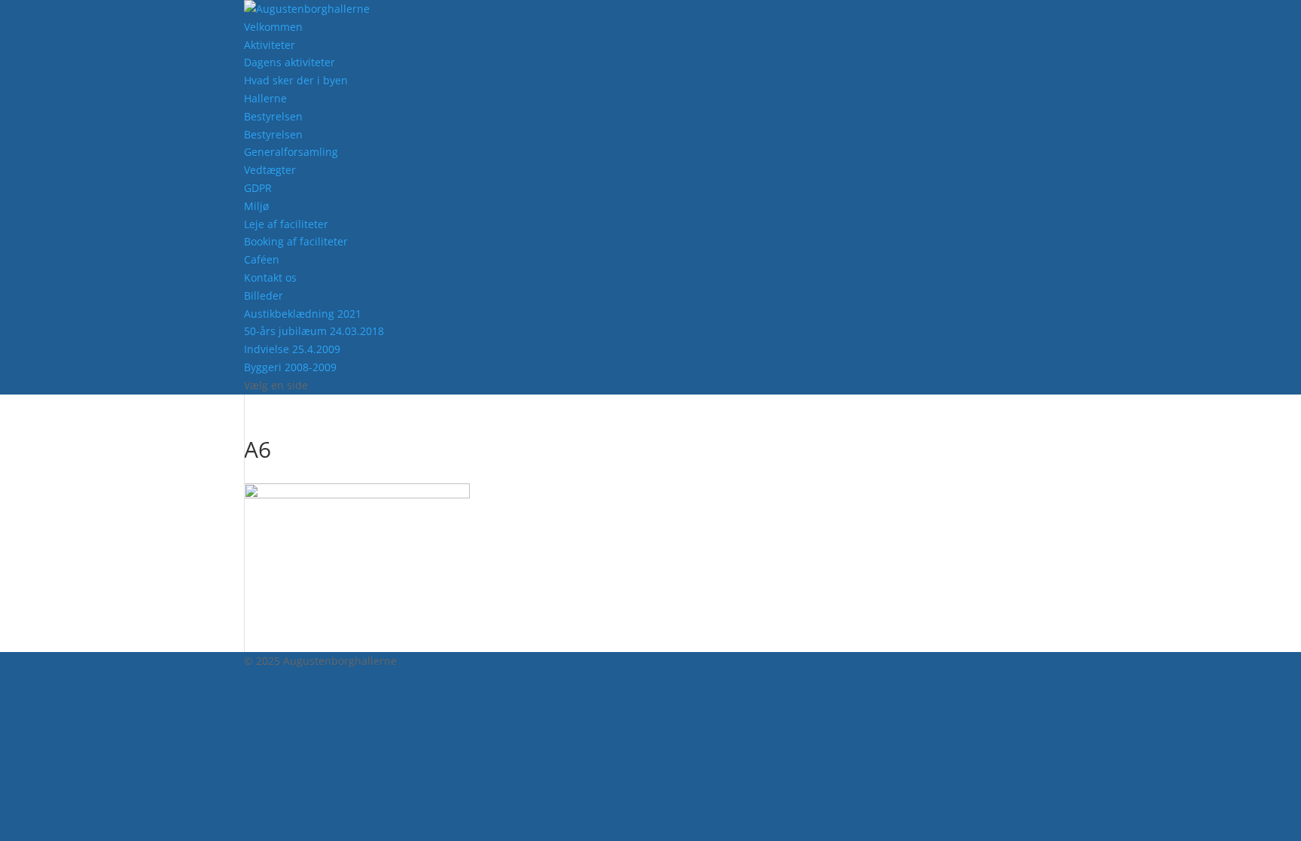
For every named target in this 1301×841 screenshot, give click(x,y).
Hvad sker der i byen (296, 80)
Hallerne (265, 98)
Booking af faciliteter (296, 241)
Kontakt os (270, 277)
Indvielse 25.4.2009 (292, 349)
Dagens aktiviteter (289, 62)
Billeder (263, 295)
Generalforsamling (291, 152)
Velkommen (273, 27)
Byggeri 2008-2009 (290, 367)
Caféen (261, 259)
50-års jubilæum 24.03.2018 (314, 331)
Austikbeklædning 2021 (302, 313)
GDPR (258, 188)
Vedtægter (270, 170)
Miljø (256, 206)
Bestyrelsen (273, 116)
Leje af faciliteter (286, 224)
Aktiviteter (269, 45)
